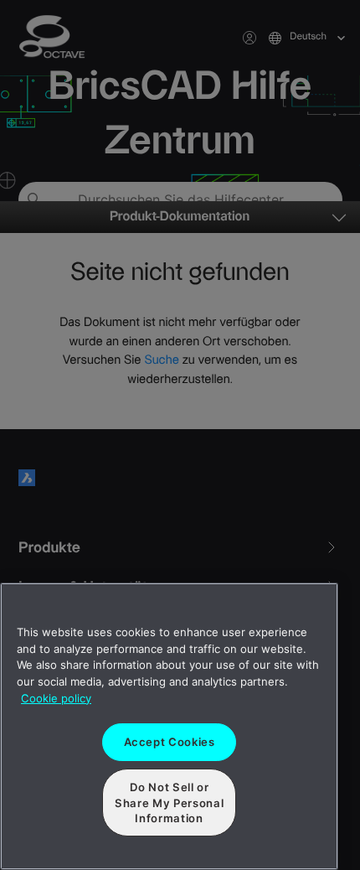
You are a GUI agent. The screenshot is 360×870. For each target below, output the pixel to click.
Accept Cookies (169, 741)
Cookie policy (56, 698)
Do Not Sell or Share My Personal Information (169, 802)
